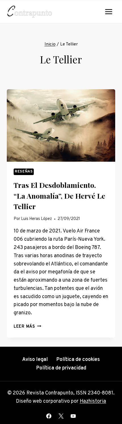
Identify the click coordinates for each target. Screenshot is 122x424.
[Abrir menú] (108, 11)
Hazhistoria (93, 401)
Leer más (27, 326)
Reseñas (24, 171)
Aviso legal (35, 359)
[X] (61, 416)
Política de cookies (78, 359)
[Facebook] (49, 416)
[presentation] (61, 125)
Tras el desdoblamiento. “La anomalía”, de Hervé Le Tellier (59, 195)
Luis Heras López (36, 219)
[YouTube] (73, 416)
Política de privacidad (61, 368)
